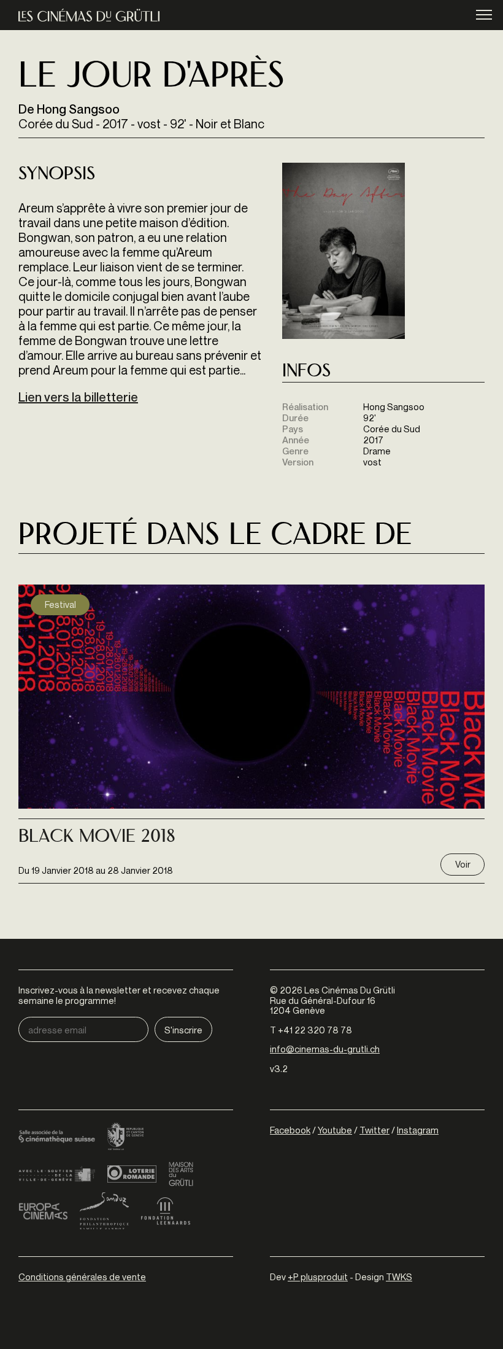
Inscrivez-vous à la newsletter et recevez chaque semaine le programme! (119, 995)
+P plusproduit (318, 1276)
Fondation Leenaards (165, 1210)
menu (484, 14)
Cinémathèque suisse (56, 1137)
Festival (60, 604)
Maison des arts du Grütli (181, 1174)
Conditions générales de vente (82, 1276)
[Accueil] (88, 15)
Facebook (290, 1129)
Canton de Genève (125, 1137)
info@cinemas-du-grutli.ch (325, 1048)
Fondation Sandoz (104, 1210)
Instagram (418, 1129)
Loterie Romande (131, 1174)
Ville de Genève (56, 1174)
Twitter (374, 1129)
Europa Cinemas (42, 1210)
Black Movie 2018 (96, 837)
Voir (462, 863)
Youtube (335, 1129)
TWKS (399, 1276)
